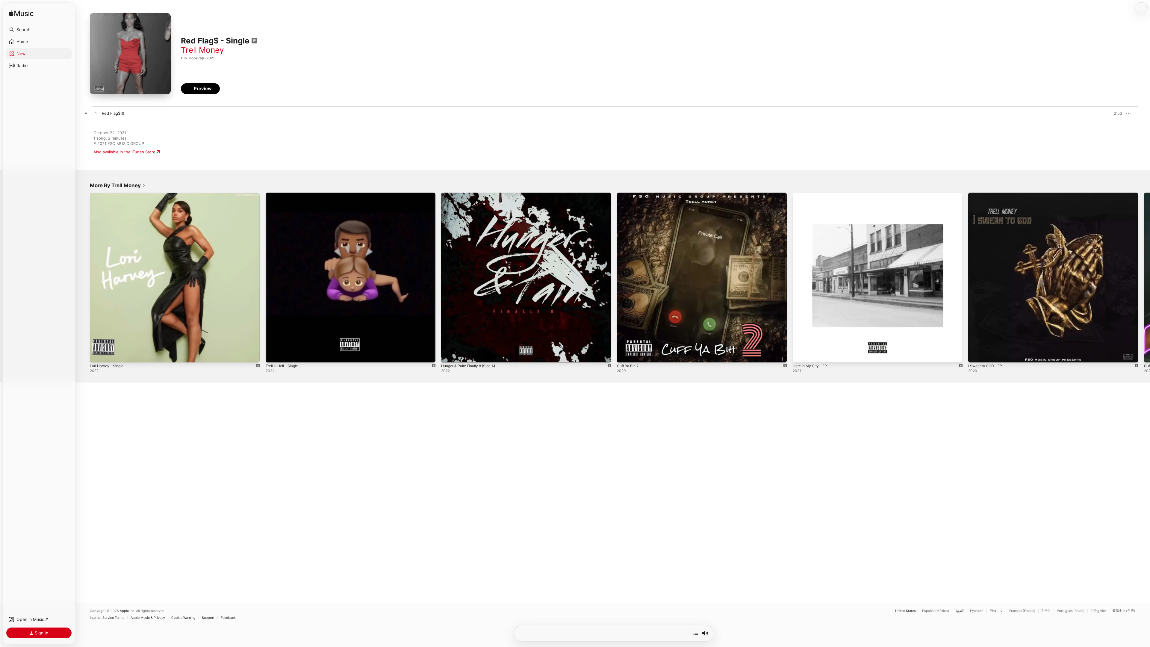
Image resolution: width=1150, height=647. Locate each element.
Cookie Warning (183, 617)
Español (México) (935, 611)
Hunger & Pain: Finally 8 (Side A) (471, 195)
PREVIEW (1115, 113)
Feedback (228, 617)
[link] (118, 185)
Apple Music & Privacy (148, 617)
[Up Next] (695, 633)
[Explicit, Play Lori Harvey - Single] (97, 354)
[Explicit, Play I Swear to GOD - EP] (975, 354)
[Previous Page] (84, 277)
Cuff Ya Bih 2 (629, 195)
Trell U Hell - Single (284, 195)
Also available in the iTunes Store (124, 151)
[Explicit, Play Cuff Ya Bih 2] (624, 354)
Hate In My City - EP (811, 195)
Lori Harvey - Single (108, 195)
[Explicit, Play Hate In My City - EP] (800, 354)
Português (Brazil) (1070, 611)
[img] (21, 13)
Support (208, 617)
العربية (959, 611)
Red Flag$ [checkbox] (111, 113)
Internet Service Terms (107, 617)
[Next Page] (1144, 277)
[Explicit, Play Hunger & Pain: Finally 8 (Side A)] (448, 354)
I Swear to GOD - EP (987, 195)
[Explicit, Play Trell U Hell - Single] (273, 354)
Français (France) (1022, 611)
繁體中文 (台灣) (1123, 611)
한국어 (1046, 611)
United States (905, 611)
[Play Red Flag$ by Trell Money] (96, 113)
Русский (976, 611)
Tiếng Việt (1098, 611)
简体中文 (996, 611)
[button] (39, 30)
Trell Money (202, 50)
